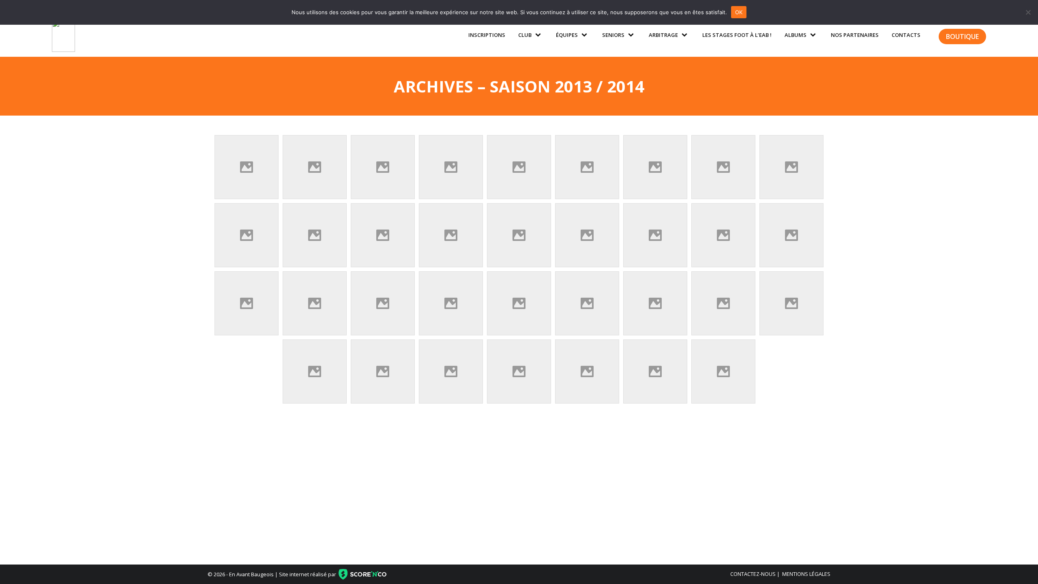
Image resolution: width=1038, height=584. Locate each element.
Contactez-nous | (755, 574)
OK (739, 12)
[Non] (1028, 12)
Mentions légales (806, 574)
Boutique (962, 36)
